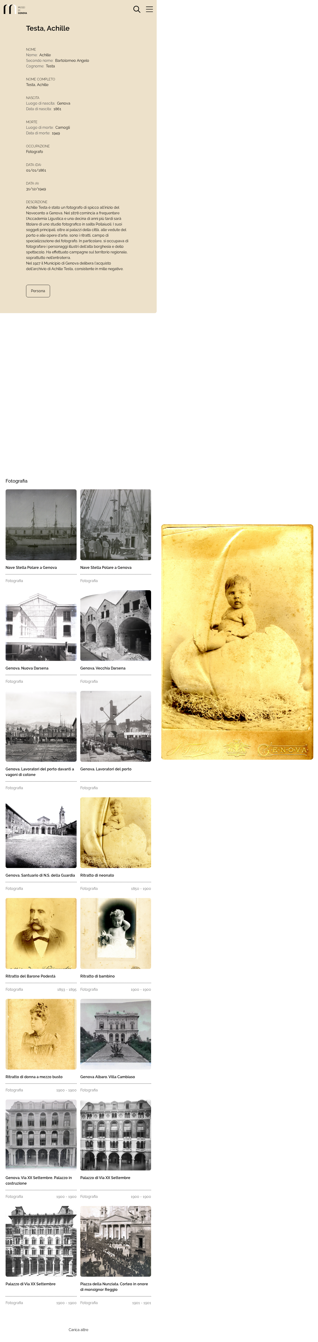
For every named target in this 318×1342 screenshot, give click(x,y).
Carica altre (78, 1330)
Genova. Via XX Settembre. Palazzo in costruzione (39, 1181)
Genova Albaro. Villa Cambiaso (107, 1077)
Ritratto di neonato (97, 875)
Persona (38, 291)
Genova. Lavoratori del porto (106, 769)
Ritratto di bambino (97, 976)
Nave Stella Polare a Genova (31, 567)
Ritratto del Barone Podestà (30, 976)
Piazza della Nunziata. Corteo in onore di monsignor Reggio (114, 1287)
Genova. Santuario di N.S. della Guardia (40, 875)
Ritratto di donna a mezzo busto (34, 1077)
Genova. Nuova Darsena (27, 668)
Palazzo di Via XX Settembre (105, 1178)
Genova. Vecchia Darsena (102, 668)
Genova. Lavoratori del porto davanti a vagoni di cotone (40, 772)
